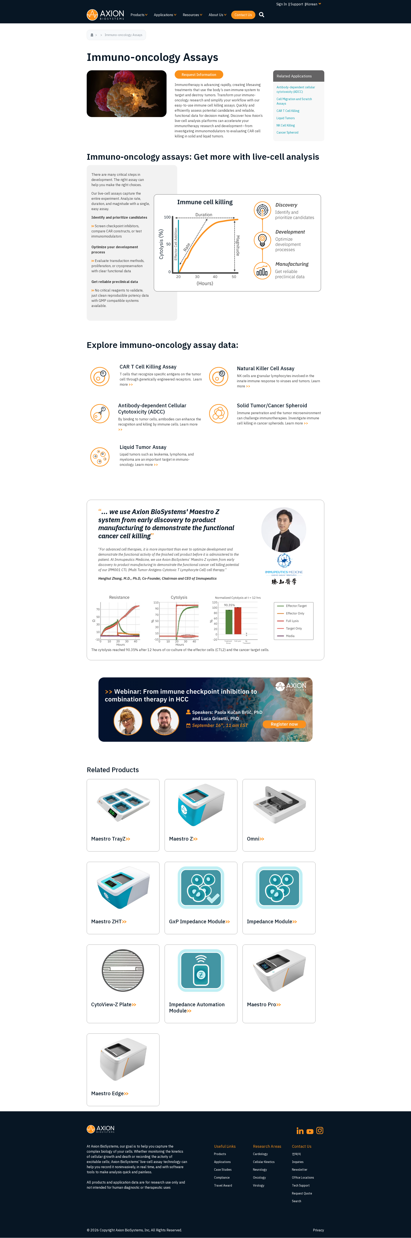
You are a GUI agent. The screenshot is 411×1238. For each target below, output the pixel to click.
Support (296, 4)
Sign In (281, 4)
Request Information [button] (199, 74)
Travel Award (223, 1185)
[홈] (105, 15)
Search (296, 1201)
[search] (261, 14)
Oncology (259, 1177)
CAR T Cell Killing (288, 111)
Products (135, 16)
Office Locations (303, 1177)
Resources (189, 16)
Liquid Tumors (286, 118)
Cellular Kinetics (264, 1162)
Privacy (318, 1230)
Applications (161, 16)
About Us (214, 16)
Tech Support (301, 1185)
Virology (258, 1185)
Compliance (222, 1177)
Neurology (260, 1170)
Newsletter (299, 1170)
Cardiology (260, 1154)
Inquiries (298, 1162)
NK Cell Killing (286, 125)
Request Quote (302, 1193)
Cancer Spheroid (287, 132)
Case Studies (223, 1170)
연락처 (296, 1154)
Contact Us (243, 15)
